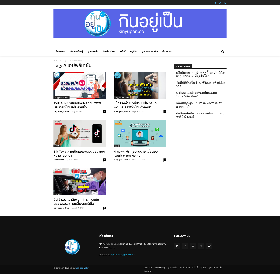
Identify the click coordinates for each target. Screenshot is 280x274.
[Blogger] (177, 246)
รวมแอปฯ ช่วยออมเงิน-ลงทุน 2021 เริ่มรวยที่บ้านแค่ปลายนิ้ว (77, 105)
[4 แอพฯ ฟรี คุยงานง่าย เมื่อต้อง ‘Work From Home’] (140, 133)
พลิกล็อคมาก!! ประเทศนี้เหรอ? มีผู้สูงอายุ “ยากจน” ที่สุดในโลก (201, 74)
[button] (223, 52)
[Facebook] (215, 2)
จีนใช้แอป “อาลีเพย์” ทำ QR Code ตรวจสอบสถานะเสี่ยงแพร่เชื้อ (76, 201)
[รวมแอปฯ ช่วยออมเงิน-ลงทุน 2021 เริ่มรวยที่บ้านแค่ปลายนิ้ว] (79, 85)
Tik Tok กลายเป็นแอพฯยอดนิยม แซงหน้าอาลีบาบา (79, 153)
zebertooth (58, 159)
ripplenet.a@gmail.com (123, 254)
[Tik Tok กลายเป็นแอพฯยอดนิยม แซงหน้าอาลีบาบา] (79, 133)
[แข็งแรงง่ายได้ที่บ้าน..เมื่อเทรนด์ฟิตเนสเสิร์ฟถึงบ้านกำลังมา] (140, 85)
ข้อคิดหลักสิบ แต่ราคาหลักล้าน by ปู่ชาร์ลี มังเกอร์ (200, 115)
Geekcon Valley (82, 268)
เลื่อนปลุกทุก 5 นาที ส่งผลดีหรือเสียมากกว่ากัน (199, 104)
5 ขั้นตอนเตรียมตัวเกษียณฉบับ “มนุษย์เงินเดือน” (196, 94)
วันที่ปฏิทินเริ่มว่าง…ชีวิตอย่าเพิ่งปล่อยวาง (200, 84)
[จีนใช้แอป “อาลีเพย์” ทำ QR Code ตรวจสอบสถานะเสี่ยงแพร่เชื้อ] (79, 182)
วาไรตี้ (56, 146)
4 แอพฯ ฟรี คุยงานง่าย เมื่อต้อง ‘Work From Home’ (136, 153)
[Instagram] (220, 2)
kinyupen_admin (61, 111)
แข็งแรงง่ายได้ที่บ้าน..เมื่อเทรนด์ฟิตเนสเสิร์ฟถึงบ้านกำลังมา (135, 105)
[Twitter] (225, 2)
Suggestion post (61, 97)
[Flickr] (193, 246)
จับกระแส (57, 194)
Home (56, 60)
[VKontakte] (209, 246)
